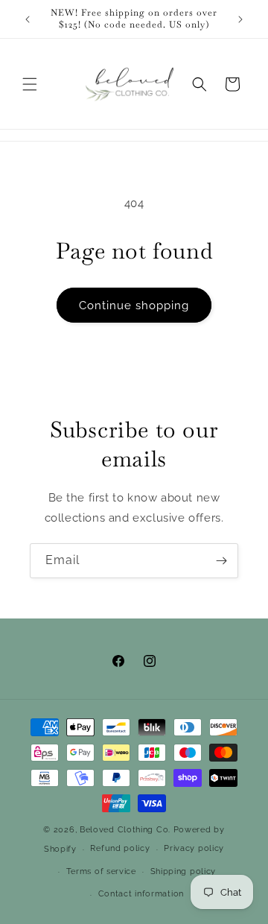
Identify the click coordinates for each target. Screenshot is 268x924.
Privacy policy (194, 848)
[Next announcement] (240, 19)
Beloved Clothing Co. (125, 830)
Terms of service (101, 871)
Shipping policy (183, 871)
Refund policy (120, 848)
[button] (29, 84)
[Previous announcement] (27, 19)
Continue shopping (134, 305)
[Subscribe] (221, 560)
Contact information (141, 894)
